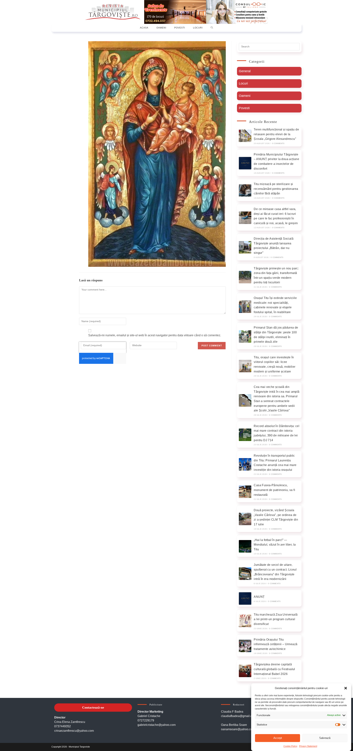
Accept (277, 737)
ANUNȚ (259, 596)
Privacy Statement (308, 746)
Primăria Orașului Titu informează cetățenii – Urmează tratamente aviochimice (275, 644)
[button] (345, 688)
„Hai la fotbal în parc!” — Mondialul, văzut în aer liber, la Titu (275, 544)
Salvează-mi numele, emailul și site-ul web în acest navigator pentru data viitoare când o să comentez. (154, 335)
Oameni (244, 96)
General (245, 71)
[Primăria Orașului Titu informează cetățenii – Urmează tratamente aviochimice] (245, 646)
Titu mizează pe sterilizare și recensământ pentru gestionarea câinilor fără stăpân (276, 188)
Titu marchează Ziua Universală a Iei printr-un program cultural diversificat (275, 619)
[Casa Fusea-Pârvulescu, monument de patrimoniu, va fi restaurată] (245, 491)
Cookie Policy (290, 746)
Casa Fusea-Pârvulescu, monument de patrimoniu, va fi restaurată (274, 490)
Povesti (244, 108)
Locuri (243, 83)
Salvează (324, 737)
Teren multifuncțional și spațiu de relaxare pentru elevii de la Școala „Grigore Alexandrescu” (276, 134)
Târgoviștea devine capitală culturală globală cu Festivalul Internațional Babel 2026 (274, 669)
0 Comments (278, 143)
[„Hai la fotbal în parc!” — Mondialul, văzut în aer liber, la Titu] (245, 546)
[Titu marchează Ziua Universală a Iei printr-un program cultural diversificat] (245, 621)
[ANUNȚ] (245, 598)
